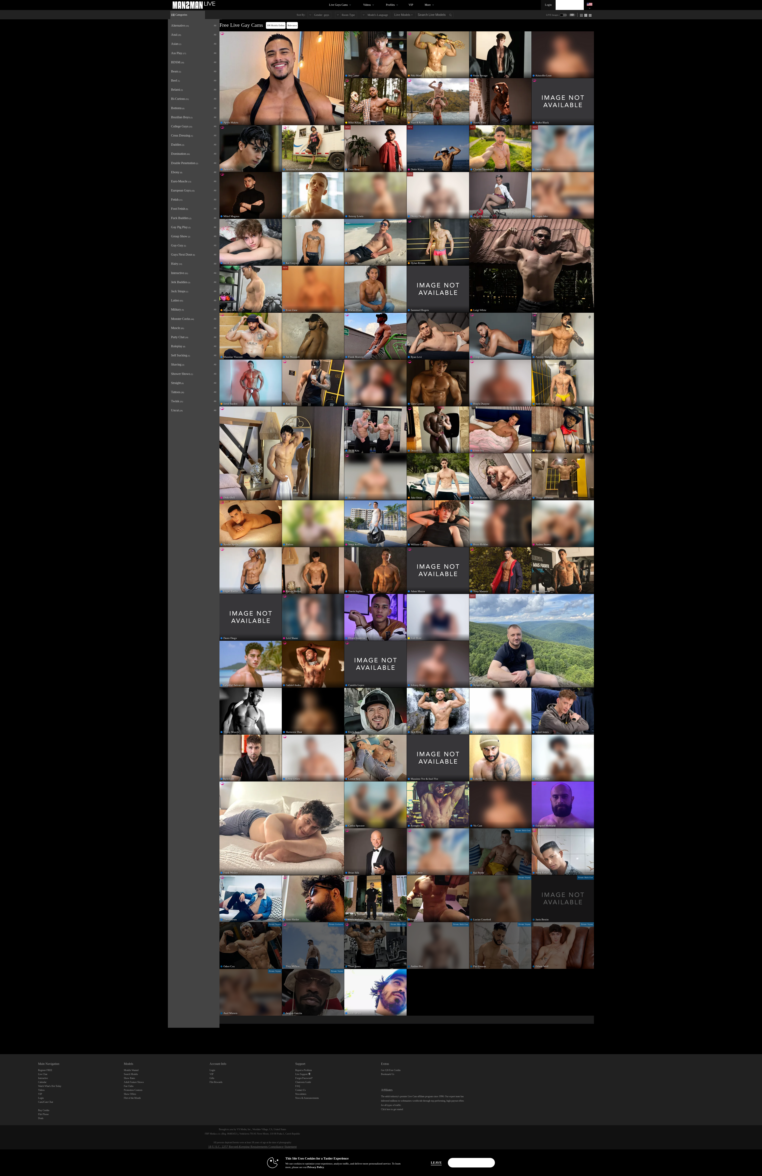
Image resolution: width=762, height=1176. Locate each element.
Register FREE (45, 1070)
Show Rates (129, 1078)
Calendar (42, 1082)
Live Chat (42, 1074)
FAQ (297, 1086)
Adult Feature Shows (134, 1082)
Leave (436, 1162)
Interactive (43, 1078)
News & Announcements (307, 1098)
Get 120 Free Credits (391, 1070)
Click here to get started (392, 1109)
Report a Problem (303, 1070)
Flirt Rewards (216, 1082)
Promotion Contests (133, 1090)
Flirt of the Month (132, 1098)
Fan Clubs (129, 1086)
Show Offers (130, 1094)
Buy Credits (43, 1110)
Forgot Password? (304, 1078)
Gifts (212, 1078)
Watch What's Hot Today (49, 1086)
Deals (40, 1118)
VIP (411, 4)
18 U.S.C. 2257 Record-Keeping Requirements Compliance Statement (252, 1146)
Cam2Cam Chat (45, 1102)
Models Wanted (131, 1070)
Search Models (131, 1074)
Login (548, 4)
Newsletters (300, 1094)
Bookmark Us (387, 1074)
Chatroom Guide (303, 1082)
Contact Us (300, 1090)
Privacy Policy (315, 1167)
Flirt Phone (43, 1114)
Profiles (390, 4)
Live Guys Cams (338, 4)
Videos (367, 4)
